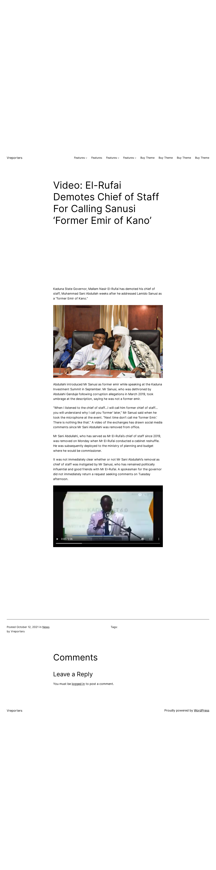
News (45, 627)
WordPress (201, 710)
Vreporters (14, 158)
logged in (78, 684)
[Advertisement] (108, 23)
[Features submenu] (86, 158)
